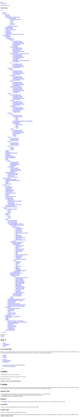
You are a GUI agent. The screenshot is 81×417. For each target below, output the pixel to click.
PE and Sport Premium (10, 156)
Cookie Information (7, 360)
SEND (7, 158)
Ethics (12, 69)
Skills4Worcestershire (15, 164)
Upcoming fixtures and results (14, 308)
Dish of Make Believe (20, 282)
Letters (7, 182)
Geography (13, 23)
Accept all (7, 381)
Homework (8, 213)
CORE (9, 113)
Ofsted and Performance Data (11, 153)
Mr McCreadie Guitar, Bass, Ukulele (15, 300)
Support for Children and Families (15, 200)
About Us (5, 13)
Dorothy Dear (18, 246)
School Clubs (8, 188)
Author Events (11, 327)
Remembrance (8, 33)
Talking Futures (14, 171)
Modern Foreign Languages (16, 86)
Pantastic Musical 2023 (15, 275)
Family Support (11, 202)
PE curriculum (11, 310)
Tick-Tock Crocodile (20, 283)
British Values (11, 175)
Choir (12, 296)
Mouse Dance (18, 238)
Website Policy (6, 361)
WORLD (10, 68)
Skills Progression (16, 44)
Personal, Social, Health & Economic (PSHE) (20, 53)
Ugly (17, 234)
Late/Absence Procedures (11, 192)
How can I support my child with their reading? (17, 322)
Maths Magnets (16, 123)
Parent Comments (9, 28)
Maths (12, 114)
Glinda (17, 267)
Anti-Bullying (8, 315)
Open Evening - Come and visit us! (13, 17)
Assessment (15, 59)
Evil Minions (18, 269)
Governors (8, 154)
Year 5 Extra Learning (12, 220)
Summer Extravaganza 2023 (16, 272)
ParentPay (8, 194)
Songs (14, 276)
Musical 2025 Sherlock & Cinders (17, 224)
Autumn (12, 147)
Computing (13, 106)
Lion (17, 264)
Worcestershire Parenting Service (14, 204)
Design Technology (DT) (16, 94)
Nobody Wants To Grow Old (21, 277)
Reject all (2, 381)
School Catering (9, 191)
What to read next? (12, 325)
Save (12, 415)
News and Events (6, 178)
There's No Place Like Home (21, 254)
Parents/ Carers (11, 166)
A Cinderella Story (19, 228)
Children (5, 207)
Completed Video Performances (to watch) (16, 299)
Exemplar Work (16, 111)
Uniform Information (10, 190)
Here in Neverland (19, 279)
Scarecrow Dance (19, 255)
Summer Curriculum (15, 140)
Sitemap (4, 359)
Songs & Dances (16, 227)
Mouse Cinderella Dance (21, 239)
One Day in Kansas (20, 245)
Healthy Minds (11, 203)
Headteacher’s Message (13, 26)
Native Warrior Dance (20, 292)
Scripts (14, 226)
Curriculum (8, 37)
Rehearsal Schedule (17, 243)
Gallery (7, 318)
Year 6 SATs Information (11, 196)
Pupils (9, 161)
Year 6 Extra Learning (12, 221)
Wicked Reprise (19, 256)
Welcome (7, 14)
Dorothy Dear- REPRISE (21, 259)
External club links (12, 312)
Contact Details (9, 31)
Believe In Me (18, 285)
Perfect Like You (19, 250)
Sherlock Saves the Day (20, 237)
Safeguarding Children (10, 205)
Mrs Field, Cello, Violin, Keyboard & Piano (17, 304)
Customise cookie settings (15, 381)
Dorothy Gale (18, 261)
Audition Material (16, 271)
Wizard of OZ (18, 266)
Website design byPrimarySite (9, 366)
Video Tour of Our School (16, 19)
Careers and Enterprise (15, 169)
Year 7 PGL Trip (9, 197)
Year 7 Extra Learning (12, 222)
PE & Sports (8, 307)
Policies (7, 150)
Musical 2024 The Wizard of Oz (17, 242)
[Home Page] (4, 3)
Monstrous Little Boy (20, 280)
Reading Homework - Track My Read (15, 320)
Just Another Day (19, 251)
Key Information (6, 35)
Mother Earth (18, 284)
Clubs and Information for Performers (15, 223)
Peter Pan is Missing (20, 288)
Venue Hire (8, 30)
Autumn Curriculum (15, 138)
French (7, 214)
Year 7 (17, 119)
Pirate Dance (18, 291)
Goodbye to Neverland (20, 287)
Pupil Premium (9, 155)
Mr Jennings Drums (12, 301)
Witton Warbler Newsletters (11, 179)
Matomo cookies (7, 401)
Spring (12, 148)
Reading (15, 135)
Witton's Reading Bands (13, 323)
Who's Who (8, 15)
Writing (14, 134)
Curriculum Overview (17, 41)
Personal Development (10, 172)
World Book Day (11, 328)
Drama (12, 298)
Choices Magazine (14, 163)
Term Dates (8, 186)
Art (11, 25)
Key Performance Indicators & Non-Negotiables (22, 121)
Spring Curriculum (14, 139)
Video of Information (17, 294)
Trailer (14, 240)
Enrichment (15, 45)
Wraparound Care (9, 189)
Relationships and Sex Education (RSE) (21, 60)
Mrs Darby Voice (11, 302)
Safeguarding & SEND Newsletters (13, 180)
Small (17, 252)
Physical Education (14, 46)
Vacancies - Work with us (11, 29)
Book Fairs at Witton (12, 326)
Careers (7, 159)
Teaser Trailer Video (17, 295)
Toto (17, 253)
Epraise (7, 195)
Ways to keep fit (11, 309)
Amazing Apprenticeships (16, 170)
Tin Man (17, 263)
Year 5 (17, 117)
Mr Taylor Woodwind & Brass (14, 303)
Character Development (13, 177)
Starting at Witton (19, 124)
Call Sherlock (18, 229)
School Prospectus (9, 27)
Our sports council (11, 314)
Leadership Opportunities (13, 173)
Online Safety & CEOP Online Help (13, 316)
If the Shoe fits (19, 235)
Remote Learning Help (10, 330)
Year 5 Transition (9, 187)
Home (4, 12)
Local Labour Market (15, 162)
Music (12, 39)
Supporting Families (10, 198)
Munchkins (18, 268)
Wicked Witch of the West (21, 270)
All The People (19, 236)
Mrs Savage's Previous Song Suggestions (16, 306)
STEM (9, 93)
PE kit (9, 311)
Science (12, 20)
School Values (8, 36)
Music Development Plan (11, 157)
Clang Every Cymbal (20, 248)
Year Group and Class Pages (11, 208)
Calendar (7, 181)
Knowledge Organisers (17, 42)
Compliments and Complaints (11, 206)
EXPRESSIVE (11, 38)
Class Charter (16, 61)
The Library (10, 324)
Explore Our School (12, 18)
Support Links (8, 317)
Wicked (17, 247)
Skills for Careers (14, 167)
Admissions (8, 151)
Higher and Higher (19, 278)
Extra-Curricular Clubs (12, 174)
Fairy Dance (18, 290)
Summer (12, 149)
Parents (4, 185)
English (12, 129)
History (12, 22)
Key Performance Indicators (18, 43)
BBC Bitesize (13, 165)
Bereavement (10, 199)
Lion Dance (18, 258)
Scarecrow (18, 262)
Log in (4, 332)
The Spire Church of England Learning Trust (15, 34)
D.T (11, 21)
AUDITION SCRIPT (17, 293)
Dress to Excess (19, 230)
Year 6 (17, 118)
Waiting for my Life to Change (22, 232)
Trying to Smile (19, 231)
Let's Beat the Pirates (20, 286)
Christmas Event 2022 (15, 274)
